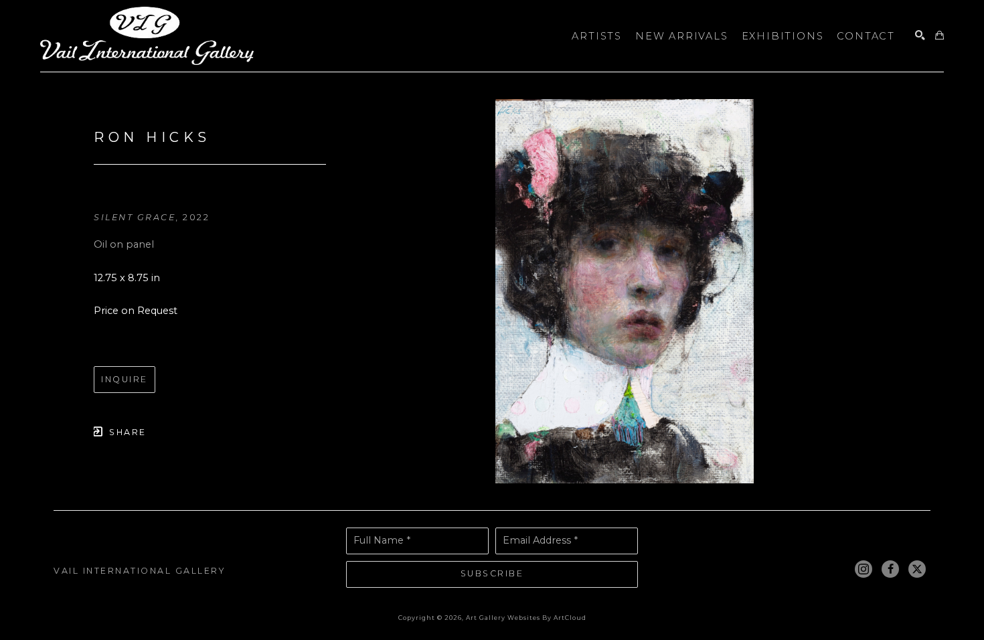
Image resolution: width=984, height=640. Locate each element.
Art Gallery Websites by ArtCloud (526, 617)
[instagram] (863, 569)
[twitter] (917, 569)
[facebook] (890, 569)
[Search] (920, 36)
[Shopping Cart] (939, 36)
